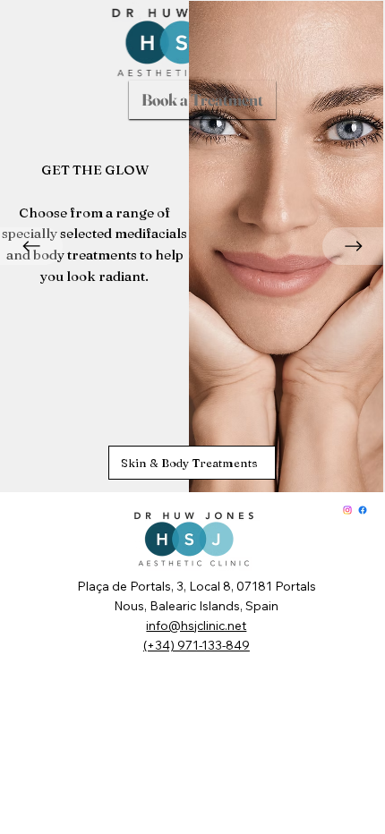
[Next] (353, 246)
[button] (202, 99)
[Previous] (31, 246)
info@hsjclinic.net (196, 625)
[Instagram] (347, 510)
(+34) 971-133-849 (196, 644)
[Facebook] (362, 510)
